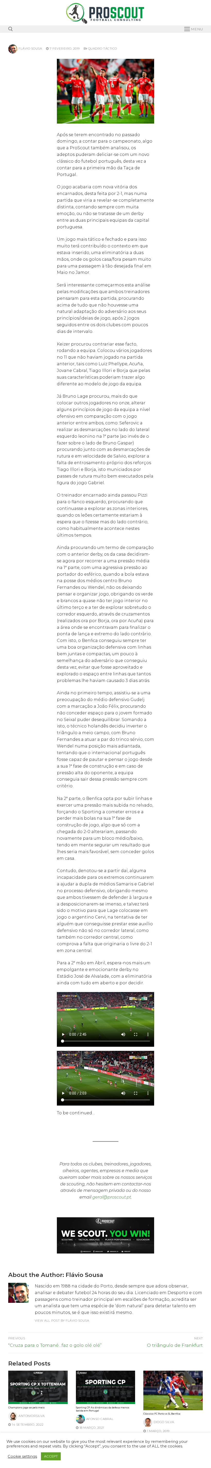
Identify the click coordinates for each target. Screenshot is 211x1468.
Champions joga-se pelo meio (26, 1407)
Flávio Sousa (30, 48)
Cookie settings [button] (22, 1456)
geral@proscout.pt (111, 1197)
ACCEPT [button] (51, 1456)
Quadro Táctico (102, 48)
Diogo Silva (164, 1422)
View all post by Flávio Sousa (62, 1320)
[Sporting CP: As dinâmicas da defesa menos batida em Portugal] (105, 1387)
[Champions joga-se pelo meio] (38, 1387)
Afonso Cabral (100, 1419)
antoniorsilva (32, 1416)
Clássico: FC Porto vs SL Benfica (161, 1413)
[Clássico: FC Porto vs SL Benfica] (173, 1390)
